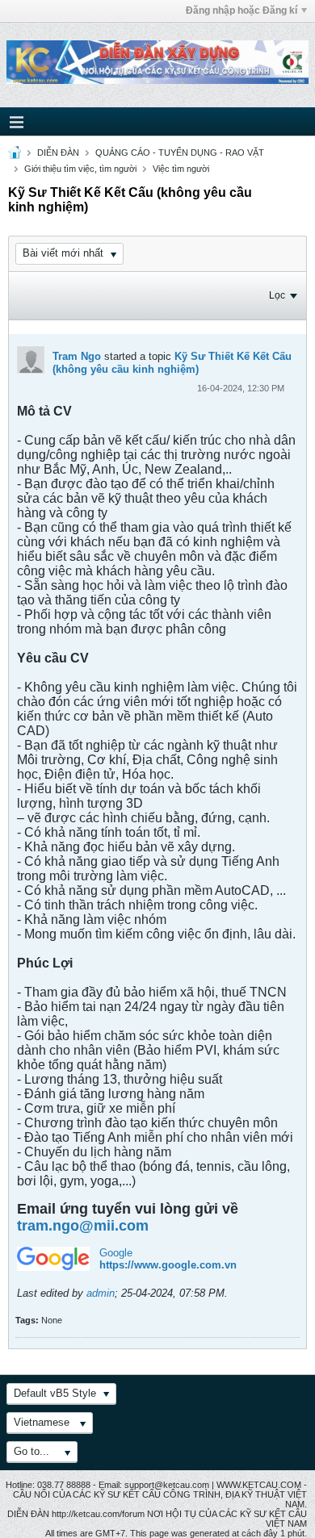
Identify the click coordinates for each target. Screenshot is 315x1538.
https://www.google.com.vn (168, 1265)
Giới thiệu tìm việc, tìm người (80, 168)
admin (100, 1293)
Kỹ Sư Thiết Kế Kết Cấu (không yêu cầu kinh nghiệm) (172, 362)
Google (115, 1253)
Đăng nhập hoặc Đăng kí (241, 10)
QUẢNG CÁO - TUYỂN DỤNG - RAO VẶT (179, 152)
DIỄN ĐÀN (58, 152)
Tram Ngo (76, 356)
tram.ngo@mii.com (83, 1226)
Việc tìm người (181, 168)
